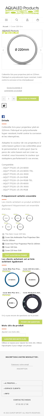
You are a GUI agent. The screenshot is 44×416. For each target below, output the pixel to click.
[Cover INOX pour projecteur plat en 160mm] (29, 215)
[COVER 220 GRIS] (22, 49)
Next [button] (40, 50)
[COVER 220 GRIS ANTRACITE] (32, 279)
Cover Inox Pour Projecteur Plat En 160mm (22, 244)
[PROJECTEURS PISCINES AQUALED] (22, 10)
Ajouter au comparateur (4, 105)
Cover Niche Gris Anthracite (32, 293)
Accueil (5, 26)
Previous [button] (3, 50)
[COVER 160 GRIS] (8, 224)
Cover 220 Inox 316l (13, 250)
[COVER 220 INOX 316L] (20, 224)
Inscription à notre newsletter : (22, 357)
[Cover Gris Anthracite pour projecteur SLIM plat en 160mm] (17, 215)
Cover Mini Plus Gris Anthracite (12, 293)
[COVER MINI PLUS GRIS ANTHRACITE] (12, 303)
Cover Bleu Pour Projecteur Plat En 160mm (12, 269)
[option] (22, 50)
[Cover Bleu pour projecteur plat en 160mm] (12, 279)
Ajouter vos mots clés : (11, 332)
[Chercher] (17, 19)
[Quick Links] (27, 19)
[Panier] (38, 19)
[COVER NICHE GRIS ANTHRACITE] (32, 303)
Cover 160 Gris (11, 247)
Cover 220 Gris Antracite (32, 269)
